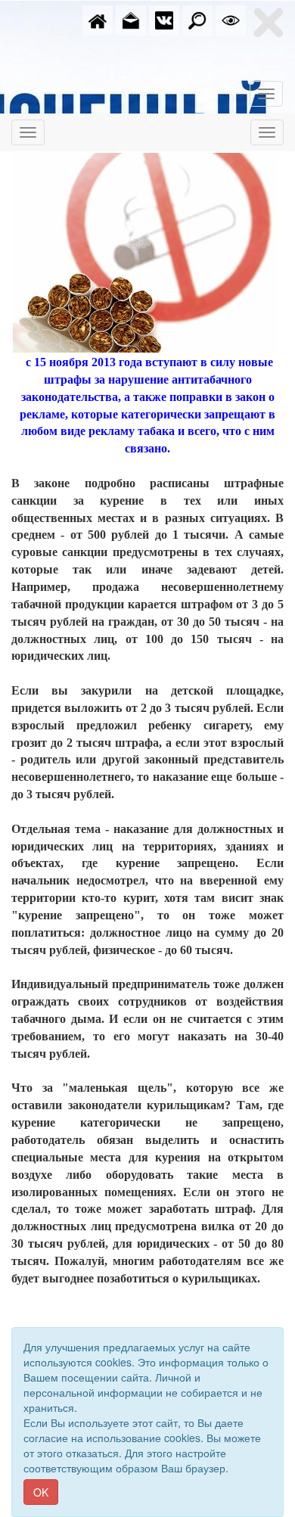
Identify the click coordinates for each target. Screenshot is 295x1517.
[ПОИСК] (197, 18)
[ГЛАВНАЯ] (97, 18)
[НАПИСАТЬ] (131, 18)
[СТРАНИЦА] (164, 18)
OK (40, 1492)
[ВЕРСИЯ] (231, 18)
